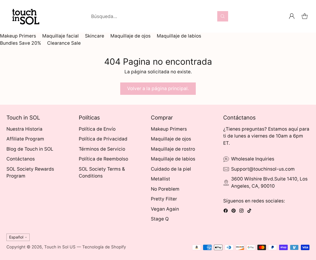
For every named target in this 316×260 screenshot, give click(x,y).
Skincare (94, 36)
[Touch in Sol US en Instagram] (241, 212)
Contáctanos (20, 159)
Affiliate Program (25, 139)
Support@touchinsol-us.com (263, 169)
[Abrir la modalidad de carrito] (304, 16)
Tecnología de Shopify (104, 246)
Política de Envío (97, 129)
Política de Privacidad (103, 139)
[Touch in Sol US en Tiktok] (249, 212)
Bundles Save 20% (20, 43)
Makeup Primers (18, 36)
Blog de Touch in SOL (29, 149)
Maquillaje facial (60, 36)
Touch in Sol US (60, 246)
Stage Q (160, 219)
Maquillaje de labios (179, 36)
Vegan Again (165, 209)
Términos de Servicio (102, 149)
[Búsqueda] (222, 16)
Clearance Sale (64, 43)
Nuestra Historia (24, 129)
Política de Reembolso (103, 159)
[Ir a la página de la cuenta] (291, 16)
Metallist (160, 179)
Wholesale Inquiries (252, 159)
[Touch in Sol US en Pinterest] (234, 212)
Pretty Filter (164, 199)
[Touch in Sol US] (24, 16)
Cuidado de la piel (171, 169)
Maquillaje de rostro (173, 149)
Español (16, 237)
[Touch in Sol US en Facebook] (226, 212)
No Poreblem (165, 189)
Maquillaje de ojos (130, 36)
